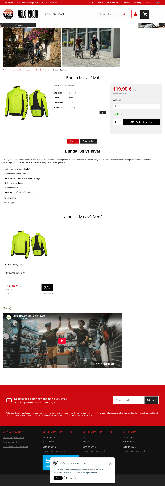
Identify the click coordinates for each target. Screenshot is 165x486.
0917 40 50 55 (51, 2)
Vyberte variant (47, 287)
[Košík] (145, 14)
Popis (73, 141)
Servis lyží (90, 2)
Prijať (58, 478)
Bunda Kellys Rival (15, 264)
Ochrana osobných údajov (15, 446)
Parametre (88, 141)
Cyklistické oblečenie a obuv (20, 70)
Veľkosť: (117, 100)
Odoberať (151, 400)
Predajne (148, 2)
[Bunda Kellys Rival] (27, 103)
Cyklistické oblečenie (42, 70)
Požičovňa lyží (113, 2)
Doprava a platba (11, 442)
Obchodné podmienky (132, 2)
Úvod (10, 2)
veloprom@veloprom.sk (29, 2)
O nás (100, 2)
